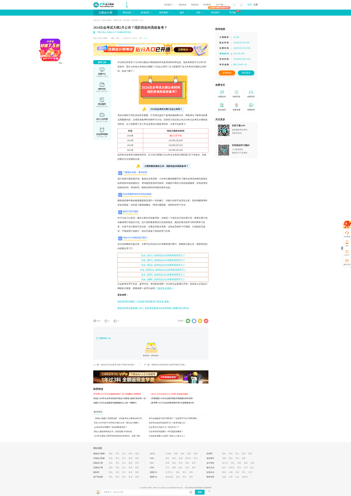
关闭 (76, 79)
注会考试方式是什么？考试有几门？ (164, 427)
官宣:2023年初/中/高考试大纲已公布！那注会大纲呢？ (117, 423)
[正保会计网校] (103, 5)
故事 (244, 458)
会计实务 (210, 463)
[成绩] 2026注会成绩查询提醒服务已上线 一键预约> (115, 403)
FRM (152, 468)
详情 (102, 132)
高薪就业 (195, 5)
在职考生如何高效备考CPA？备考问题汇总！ (168, 423)
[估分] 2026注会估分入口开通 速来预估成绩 (169, 394)
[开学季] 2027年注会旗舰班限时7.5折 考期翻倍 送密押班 (117, 394)
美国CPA (153, 472)
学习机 (232, 12)
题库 (137, 454)
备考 (130, 454)
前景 (176, 454)
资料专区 (102, 87)
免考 (182, 454)
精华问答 (210, 477)
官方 (167, 468)
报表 (246, 463)
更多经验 (134, 20)
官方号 (347, 255)
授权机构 (169, 477)
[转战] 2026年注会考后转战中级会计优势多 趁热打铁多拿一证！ (120, 398)
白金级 (168, 454)
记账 (239, 463)
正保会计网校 (106, 20)
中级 (231, 477)
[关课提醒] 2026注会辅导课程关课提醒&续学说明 (172, 398)
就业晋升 (210, 458)
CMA (152, 458)
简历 (231, 458)
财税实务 (183, 5)
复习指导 (126, 20)
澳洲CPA (153, 477)
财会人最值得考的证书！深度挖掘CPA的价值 (113, 432)
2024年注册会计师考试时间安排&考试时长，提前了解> (117, 436)
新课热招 (227, 73)
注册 (255, 4)
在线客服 (347, 237)
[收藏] (106, 320)
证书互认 (169, 472)
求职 (237, 458)
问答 (232, 463)
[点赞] (115, 320)
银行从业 (210, 468)
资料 (196, 454)
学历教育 (207, 5)
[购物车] (234, 4)
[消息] (241, 4)
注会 (237, 477)
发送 (200, 492)
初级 (224, 477)
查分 (124, 454)
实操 (252, 463)
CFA (151, 463)
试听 (198, 12)
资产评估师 (98, 477)
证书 (246, 468)
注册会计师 (105, 12)
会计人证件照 (102, 117)
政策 (189, 454)
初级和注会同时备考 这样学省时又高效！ (169, 365)
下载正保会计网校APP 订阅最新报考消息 (114, 32)
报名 (111, 454)
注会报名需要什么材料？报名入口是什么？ (167, 436)
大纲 (231, 472)
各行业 (225, 463)
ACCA (152, 454)
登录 (249, 4)
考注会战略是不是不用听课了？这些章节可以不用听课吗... (173, 418)
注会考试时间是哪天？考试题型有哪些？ (166, 432)
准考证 (188, 458)
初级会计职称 (99, 454)
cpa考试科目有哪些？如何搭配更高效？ (110, 427)
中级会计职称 (99, 458)
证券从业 (210, 472)
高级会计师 (98, 463)
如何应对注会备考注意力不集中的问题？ (118, 365)
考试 (117, 454)
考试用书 (215, 12)
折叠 (342, 248)
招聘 (224, 458)
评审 (137, 463)
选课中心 (102, 72)
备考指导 (145, 12)
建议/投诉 (347, 264)
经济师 (209, 454)
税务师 (96, 472)
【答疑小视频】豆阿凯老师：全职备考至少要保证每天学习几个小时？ (123, 418)
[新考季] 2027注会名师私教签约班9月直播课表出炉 (172, 403)
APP (347, 246)
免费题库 (102, 102)
